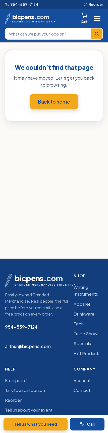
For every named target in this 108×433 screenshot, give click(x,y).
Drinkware (84, 314)
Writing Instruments (86, 290)
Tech (79, 323)
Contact (82, 390)
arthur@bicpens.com (28, 346)
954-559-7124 (24, 4)
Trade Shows (86, 333)
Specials (82, 343)
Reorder (96, 4)
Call (91, 424)
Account (82, 380)
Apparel (82, 304)
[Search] (96, 33)
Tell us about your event (28, 410)
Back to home (54, 102)
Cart (84, 21)
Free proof (16, 380)
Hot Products (87, 353)
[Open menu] (97, 18)
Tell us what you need (35, 424)
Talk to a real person (25, 390)
